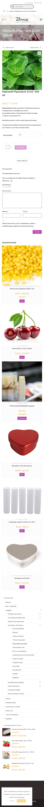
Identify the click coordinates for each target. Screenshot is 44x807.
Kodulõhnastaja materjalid (16, 682)
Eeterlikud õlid (16, 670)
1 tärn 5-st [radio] (3, 186)
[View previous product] (3, 47)
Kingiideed (15, 677)
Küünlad (8, 698)
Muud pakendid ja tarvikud (16, 693)
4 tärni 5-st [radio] (8, 186)
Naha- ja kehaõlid (11, 606)
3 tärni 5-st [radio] (6, 186)
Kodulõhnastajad (11, 702)
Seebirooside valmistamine (16, 621)
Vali (22, 301)
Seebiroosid (9, 710)
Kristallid (15, 674)
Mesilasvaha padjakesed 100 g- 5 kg (22, 289)
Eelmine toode (10, 47)
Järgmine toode (34, 47)
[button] (39, 53)
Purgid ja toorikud (27, 463)
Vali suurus (7, 135)
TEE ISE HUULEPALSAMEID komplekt (22, 406)
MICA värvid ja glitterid (19, 651)
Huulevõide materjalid (27, 286)
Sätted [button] (12, 801)
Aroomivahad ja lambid (13, 707)
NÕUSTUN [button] (21, 801)
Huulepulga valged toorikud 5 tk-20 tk (22, 522)
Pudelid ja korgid (17, 662)
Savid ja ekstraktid (18, 636)
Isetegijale (9, 610)
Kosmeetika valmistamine (15, 625)
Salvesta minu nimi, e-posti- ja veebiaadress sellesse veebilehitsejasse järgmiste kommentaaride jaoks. (18, 224)
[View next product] (40, 47)
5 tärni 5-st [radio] (10, 186)
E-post (26, 211)
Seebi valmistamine (13, 686)
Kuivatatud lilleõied (18, 628)
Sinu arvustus (7, 191)
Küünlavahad (36, 286)
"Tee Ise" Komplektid (37, 402)
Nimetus (5, 211)
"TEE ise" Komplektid (17, 402)
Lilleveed (8, 602)
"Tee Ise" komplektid (6, 402)
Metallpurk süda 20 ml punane (22, 466)
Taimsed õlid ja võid (18, 647)
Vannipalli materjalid (14, 690)
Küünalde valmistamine (15, 614)
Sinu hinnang (7, 184)
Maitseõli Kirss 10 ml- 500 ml (22, 348)
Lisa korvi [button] (22, 418)
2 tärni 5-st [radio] (5, 186)
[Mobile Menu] (41, 19)
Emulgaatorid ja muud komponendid (13, 286)
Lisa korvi (21, 147)
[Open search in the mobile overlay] (22, 6)
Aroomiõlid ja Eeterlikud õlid (16, 618)
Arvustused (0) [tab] (22, 161)
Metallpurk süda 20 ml (22, 578)
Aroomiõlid (15, 666)
